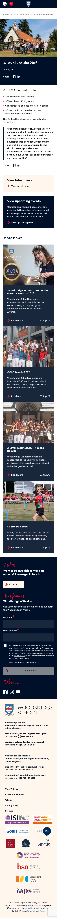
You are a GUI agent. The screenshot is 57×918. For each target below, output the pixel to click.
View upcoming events (23, 223)
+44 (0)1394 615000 (23, 737)
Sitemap (9, 811)
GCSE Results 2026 (18, 372)
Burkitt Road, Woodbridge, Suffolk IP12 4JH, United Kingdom (26, 727)
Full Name (7, 618)
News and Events (21, 15)
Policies (8, 800)
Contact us (15, 584)
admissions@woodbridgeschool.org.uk (24, 742)
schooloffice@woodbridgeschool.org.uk (25, 734)
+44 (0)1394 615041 (25, 745)
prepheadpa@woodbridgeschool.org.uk (25, 775)
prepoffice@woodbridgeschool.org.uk (24, 767)
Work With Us (11, 789)
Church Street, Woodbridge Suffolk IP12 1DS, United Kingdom (27, 760)
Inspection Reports (14, 795)
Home (6, 15)
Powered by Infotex (36, 911)
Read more (17, 321)
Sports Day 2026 (17, 527)
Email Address (10, 631)
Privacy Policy (19, 656)
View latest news (20, 186)
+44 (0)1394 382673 (23, 770)
